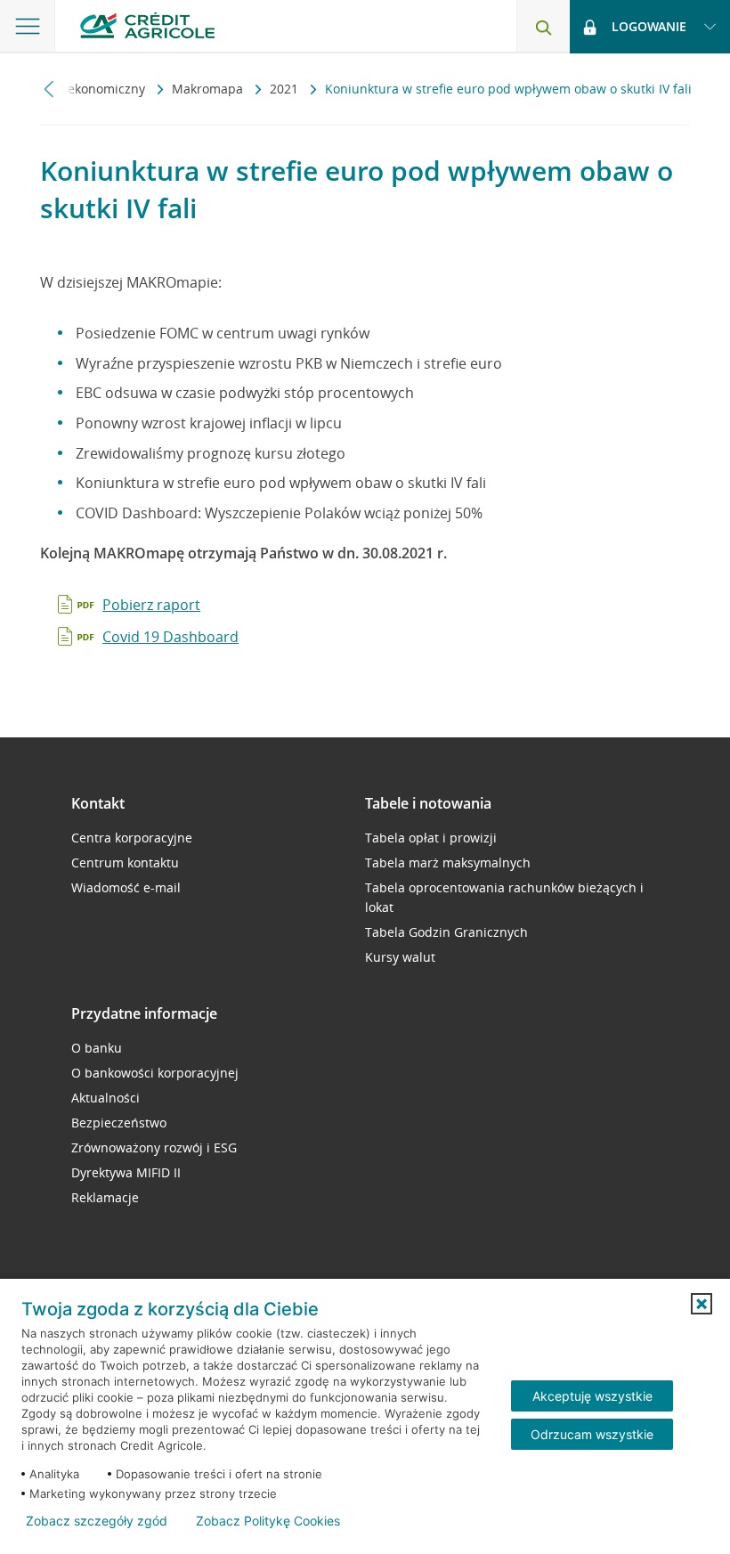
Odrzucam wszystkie (592, 1434)
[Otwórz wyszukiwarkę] (543, 26)
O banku (96, 1047)
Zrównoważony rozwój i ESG (154, 1147)
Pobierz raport (151, 604)
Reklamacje (105, 1197)
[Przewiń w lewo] (49, 88)
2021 (286, 88)
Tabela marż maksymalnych (448, 862)
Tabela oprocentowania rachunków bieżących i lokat (504, 897)
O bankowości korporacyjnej (155, 1072)
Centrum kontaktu (125, 862)
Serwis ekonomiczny (87, 88)
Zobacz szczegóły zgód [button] (96, 1521)
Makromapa (209, 88)
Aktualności (105, 1097)
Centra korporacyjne (131, 837)
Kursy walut (400, 956)
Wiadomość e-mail (126, 887)
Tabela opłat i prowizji (431, 837)
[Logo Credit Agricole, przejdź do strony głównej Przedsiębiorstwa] (147, 25)
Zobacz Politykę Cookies (268, 1521)
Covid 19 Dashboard (170, 637)
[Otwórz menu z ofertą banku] (27, 26)
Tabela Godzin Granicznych (446, 931)
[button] (701, 1304)
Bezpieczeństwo (118, 1122)
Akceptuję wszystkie (592, 1395)
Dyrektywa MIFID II (126, 1172)
